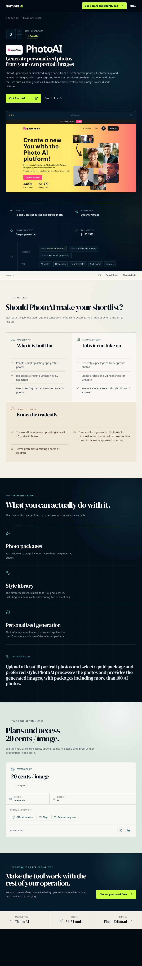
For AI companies (94, 956)
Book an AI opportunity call (101, 5)
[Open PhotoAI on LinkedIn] (128, 830)
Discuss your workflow (113, 894)
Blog (45, 817)
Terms (118, 956)
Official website (24, 817)
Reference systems (65, 952)
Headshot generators (55, 255)
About (118, 947)
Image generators (53, 248)
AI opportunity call (65, 956)
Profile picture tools (83, 248)
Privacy (118, 952)
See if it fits (51, 98)
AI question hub (93, 952)
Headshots (60, 264)
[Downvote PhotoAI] (19, 36)
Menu (133, 5)
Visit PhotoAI (17, 98)
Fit (99, 275)
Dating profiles (78, 264)
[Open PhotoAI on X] (120, 830)
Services (60, 947)
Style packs (95, 264)
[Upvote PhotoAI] (19, 31)
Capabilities (112, 275)
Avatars (110, 264)
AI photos (45, 264)
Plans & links (129, 275)
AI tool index (12, 18)
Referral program (67, 817)
